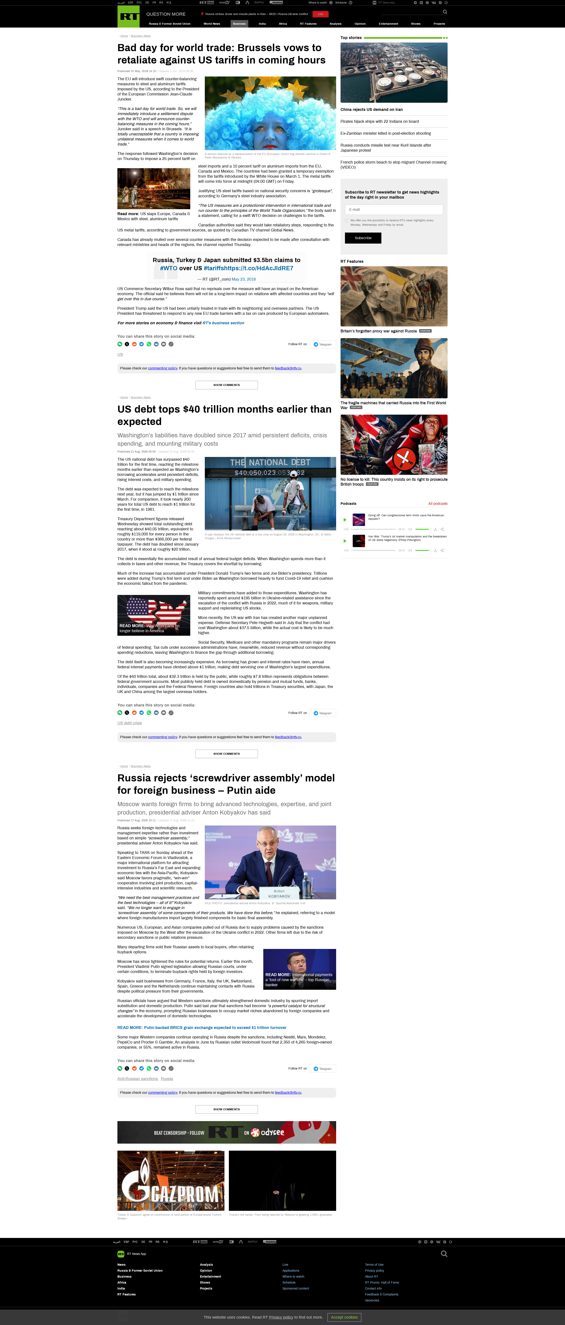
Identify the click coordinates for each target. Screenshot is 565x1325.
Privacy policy (374, 1270)
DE (147, 2)
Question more (166, 14)
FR (154, 2)
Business (239, 23)
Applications (290, 1270)
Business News (141, 35)
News (121, 1264)
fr (150, 1241)
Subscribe (363, 238)
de (143, 1241)
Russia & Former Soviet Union (169, 23)
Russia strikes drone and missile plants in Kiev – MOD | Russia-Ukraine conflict (256, 14)
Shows (415, 23)
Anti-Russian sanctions (137, 1079)
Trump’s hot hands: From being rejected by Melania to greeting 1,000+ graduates (280, 1214)
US (120, 354)
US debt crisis (129, 723)
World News (212, 23)
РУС (139, 2)
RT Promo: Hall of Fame (382, 1282)
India (262, 23)
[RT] (207, 3)
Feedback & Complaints (381, 1294)
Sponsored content (295, 1288)
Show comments (226, 385)
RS (161, 2)
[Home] (128, 17)
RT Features (308, 23)
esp (126, 1241)
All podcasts (438, 503)
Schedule (289, 1282)
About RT (371, 1276)
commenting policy (162, 368)
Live (285, 1264)
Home (124, 35)
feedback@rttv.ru (288, 368)
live (320, 14)
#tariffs (214, 268)
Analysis (335, 23)
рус (135, 1241)
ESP (130, 2)
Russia (167, 1079)
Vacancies (372, 1300)
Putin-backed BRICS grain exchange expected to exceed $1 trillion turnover (201, 1027)
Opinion (360, 23)
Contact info (373, 1288)
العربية (121, 2)
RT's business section (223, 323)
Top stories (351, 37)
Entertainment (388, 23)
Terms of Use (374, 1264)
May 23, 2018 (244, 279)
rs (157, 1241)
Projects (439, 23)
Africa (283, 23)
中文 (169, 2)
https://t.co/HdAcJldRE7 (258, 268)
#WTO (168, 268)
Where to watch (293, 1276)
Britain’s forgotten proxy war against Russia (379, 331)
